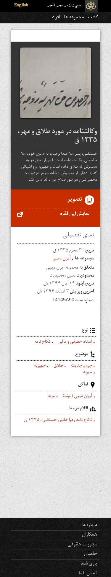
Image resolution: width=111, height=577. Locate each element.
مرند (51, 397)
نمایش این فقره (75, 214)
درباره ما (89, 525)
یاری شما (89, 564)
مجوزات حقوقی (82, 545)
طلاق (58, 366)
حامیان (90, 554)
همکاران (89, 535)
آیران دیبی (61, 259)
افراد (56, 17)
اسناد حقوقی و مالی (75, 342)
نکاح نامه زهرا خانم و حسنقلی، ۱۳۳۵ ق (58, 421)
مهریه (87, 373)
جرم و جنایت (81, 366)
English (21, 6)
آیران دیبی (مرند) (77, 397)
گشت (93, 17)
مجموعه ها (74, 17)
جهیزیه (40, 366)
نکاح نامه (42, 342)
